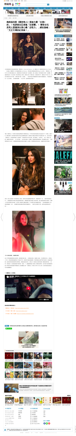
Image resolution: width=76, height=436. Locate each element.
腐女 (11, 411)
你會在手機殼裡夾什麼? (46, 15)
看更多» (69, 395)
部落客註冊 (27, 432)
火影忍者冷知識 (29, 15)
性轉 (13, 413)
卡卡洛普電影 (34, 416)
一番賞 (12, 416)
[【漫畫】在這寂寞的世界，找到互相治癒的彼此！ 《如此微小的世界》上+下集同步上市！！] (63, 49)
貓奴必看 (8, 416)
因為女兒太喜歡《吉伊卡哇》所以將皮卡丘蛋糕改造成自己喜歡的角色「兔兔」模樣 (19, 404)
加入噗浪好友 (34, 420)
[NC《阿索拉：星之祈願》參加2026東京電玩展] (63, 39)
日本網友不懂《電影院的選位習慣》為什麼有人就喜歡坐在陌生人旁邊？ (66, 404)
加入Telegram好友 (36, 423)
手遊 (9, 421)
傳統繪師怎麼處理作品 (13, 15)
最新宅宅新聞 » (8, 395)
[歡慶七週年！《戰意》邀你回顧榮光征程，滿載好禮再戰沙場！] (63, 83)
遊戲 (19, 8)
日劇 (9, 423)
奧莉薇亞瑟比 (37, 325)
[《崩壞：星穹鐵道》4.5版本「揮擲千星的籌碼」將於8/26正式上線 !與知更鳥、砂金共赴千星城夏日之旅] (63, 73)
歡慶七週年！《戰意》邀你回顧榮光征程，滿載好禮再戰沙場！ (62, 131)
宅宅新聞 (11, 0)
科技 (25, 8)
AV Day (9, 420)
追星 (57, 8)
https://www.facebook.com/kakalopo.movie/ (25, 313)
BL (9, 411)
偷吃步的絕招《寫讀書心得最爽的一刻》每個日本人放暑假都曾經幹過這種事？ (28, 404)
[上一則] (2, 217)
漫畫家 (10, 418)
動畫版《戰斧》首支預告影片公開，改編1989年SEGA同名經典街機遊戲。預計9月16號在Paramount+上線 (57, 404)
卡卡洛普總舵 (34, 411)
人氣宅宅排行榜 (67, 36)
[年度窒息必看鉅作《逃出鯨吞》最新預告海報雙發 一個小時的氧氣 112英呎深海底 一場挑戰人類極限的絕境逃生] (63, 157)
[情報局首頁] (9, 4)
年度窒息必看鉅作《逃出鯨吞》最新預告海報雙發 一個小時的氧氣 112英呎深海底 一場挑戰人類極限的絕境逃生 (63, 161)
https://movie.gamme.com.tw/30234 (22, 308)
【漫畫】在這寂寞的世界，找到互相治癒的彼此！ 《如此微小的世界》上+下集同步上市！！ (63, 193)
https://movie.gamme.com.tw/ (21, 310)
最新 (13, 8)
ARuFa (6, 421)
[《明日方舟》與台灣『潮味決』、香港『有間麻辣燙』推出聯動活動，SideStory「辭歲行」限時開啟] (63, 64)
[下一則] (74, 217)
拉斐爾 (27, 325)
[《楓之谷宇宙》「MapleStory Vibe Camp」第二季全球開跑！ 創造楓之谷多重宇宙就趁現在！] (63, 59)
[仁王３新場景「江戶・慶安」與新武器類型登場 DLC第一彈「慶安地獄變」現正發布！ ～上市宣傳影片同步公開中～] (63, 54)
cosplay (7, 418)
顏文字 (6, 411)
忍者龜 (23, 325)
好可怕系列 (8, 413)
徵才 (32, 432)
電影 (19, 0)
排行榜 (25, 0)
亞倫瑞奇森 (44, 325)
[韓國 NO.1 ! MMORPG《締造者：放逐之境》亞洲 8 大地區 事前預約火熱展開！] (63, 78)
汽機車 (38, 8)
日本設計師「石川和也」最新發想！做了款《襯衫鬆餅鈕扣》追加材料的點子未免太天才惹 (47, 404)
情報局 (22, 0)
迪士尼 (6, 414)
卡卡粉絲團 (64, 0)
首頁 (6, 8)
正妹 (44, 414)
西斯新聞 (15, 0)
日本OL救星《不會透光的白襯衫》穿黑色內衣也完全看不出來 (9, 404)
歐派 (9, 414)
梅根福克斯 (13, 325)
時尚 (51, 8)
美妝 (45, 8)
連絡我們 (41, 432)
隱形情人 (31, 325)
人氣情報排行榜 (58, 36)
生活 (63, 8)
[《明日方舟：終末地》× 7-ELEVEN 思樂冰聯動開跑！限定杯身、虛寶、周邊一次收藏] (63, 69)
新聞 (44, 411)
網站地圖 (21, 432)
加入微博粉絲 (34, 421)
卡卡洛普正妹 (34, 418)
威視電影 (18, 325)
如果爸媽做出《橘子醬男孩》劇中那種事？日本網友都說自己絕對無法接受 (38, 404)
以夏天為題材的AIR (63, 15)
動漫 (70, 8)
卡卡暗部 (36, 432)
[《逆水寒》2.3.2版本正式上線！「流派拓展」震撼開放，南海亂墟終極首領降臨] (63, 44)
